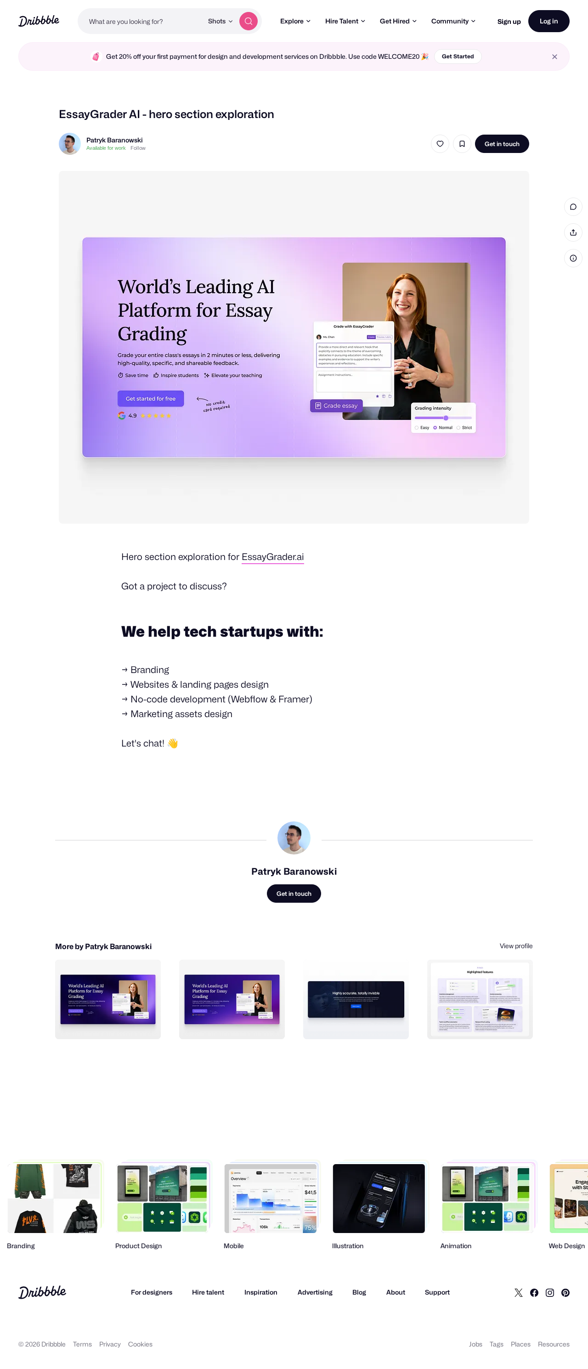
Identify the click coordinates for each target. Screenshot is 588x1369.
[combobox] (140, 21)
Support (437, 1292)
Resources (554, 1344)
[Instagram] (550, 1292)
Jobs (475, 1344)
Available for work (106, 148)
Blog (359, 1292)
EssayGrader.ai (273, 556)
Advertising (315, 1292)
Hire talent (208, 1292)
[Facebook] (534, 1292)
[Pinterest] (565, 1292)
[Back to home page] (38, 21)
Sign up (509, 21)
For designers (151, 1292)
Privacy (110, 1344)
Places (521, 1344)
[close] (555, 57)
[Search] (248, 21)
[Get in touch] (107, 1022)
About (395, 1292)
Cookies (140, 1344)
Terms (82, 1344)
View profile (516, 946)
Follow (138, 148)
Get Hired (395, 21)
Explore (292, 21)
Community (450, 21)
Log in (549, 21)
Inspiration (260, 1292)
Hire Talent (341, 21)
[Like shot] (440, 144)
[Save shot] (462, 144)
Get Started (458, 56)
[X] (518, 1292)
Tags (496, 1344)
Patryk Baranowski (114, 140)
